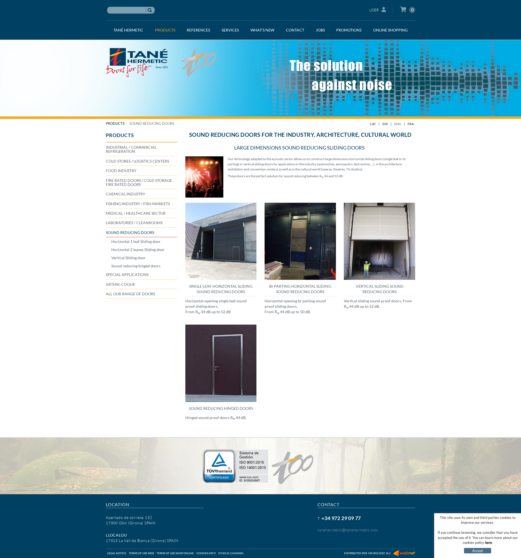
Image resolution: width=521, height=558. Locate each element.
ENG (397, 124)
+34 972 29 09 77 (341, 518)
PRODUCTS (115, 123)
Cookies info (206, 553)
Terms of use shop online (175, 553)
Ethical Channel (231, 553)
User (374, 10)
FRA (411, 124)
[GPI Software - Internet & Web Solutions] (404, 553)
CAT (373, 124)
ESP (385, 124)
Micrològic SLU (379, 553)
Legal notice (116, 553)
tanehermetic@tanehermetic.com (347, 530)
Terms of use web (141, 553)
